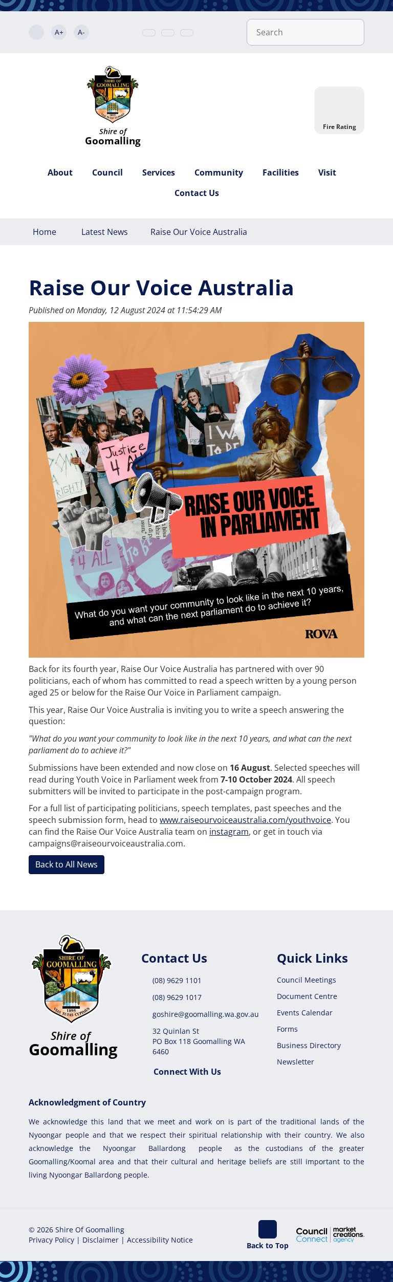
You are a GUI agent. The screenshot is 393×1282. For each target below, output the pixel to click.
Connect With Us (187, 1071)
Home (44, 231)
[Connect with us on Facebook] (186, 32)
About (60, 172)
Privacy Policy (51, 1240)
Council (107, 172)
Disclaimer (100, 1240)
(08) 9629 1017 (177, 997)
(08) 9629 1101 (177, 980)
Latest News (104, 231)
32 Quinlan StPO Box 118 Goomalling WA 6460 (198, 1041)
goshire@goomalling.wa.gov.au (205, 1014)
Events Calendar (305, 1012)
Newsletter (295, 1062)
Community (218, 172)
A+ (59, 32)
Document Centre (307, 996)
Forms (287, 1029)
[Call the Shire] (149, 32)
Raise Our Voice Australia (198, 231)
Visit (327, 172)
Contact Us (196, 193)
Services (158, 172)
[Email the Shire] (167, 32)
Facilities (281, 172)
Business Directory (309, 1045)
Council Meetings (306, 980)
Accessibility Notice (160, 1240)
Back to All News (66, 864)
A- (81, 32)
